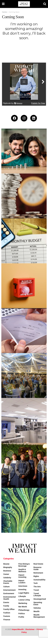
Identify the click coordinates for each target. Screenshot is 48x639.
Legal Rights (23, 593)
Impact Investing (22, 576)
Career (6, 574)
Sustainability (39, 580)
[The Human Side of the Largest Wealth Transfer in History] (24, 510)
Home (4, 12)
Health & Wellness (22, 570)
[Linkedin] (33, 118)
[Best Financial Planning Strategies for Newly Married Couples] (24, 151)
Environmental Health (9, 598)
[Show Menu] (3, 4)
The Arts (37, 587)
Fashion (6, 613)
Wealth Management (39, 616)
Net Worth (22, 607)
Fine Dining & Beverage (24, 565)
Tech (35, 583)
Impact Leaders (21, 581)
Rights (36, 576)
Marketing (22, 603)
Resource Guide (37, 568)
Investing (22, 589)
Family (6, 606)
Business (7, 571)
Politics (21, 613)
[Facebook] (14, 118)
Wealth (36, 611)
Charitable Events (7, 582)
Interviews (22, 586)
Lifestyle (22, 596)
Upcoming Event (37, 603)
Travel (36, 590)
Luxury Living (24, 600)
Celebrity (7, 578)
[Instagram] (24, 118)
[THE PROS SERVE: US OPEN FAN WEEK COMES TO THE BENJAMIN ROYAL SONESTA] (24, 465)
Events (6, 602)
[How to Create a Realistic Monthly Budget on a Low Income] (24, 240)
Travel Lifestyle (37, 594)
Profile (21, 617)
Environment (8, 593)
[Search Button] (44, 4)
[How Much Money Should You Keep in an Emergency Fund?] (24, 285)
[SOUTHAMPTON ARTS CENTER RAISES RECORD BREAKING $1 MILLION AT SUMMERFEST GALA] (24, 375)
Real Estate (38, 564)
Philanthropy (23, 610)
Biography (7, 567)
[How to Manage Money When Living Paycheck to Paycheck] (24, 330)
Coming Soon (14, 12)
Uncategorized (39, 599)
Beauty (6, 564)
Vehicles (37, 608)
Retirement (38, 573)
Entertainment (9, 590)
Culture (6, 587)
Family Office (9, 609)
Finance (6, 620)
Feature (6, 616)
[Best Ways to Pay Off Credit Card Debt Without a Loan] (24, 196)
